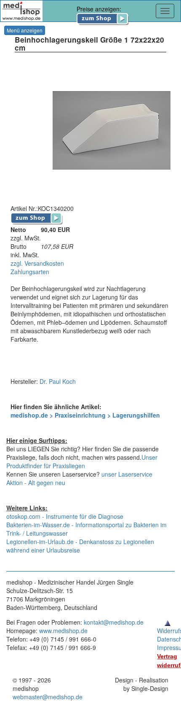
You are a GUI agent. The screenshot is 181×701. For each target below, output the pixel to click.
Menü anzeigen (25, 30)
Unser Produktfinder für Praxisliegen (81, 461)
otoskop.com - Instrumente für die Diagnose (64, 516)
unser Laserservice (126, 474)
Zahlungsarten (30, 271)
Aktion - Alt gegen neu (35, 482)
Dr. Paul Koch (58, 381)
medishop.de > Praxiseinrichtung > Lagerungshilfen (85, 415)
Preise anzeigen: (99, 9)
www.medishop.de (63, 630)
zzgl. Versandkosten (37, 263)
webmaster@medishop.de (48, 697)
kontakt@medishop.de (114, 622)
